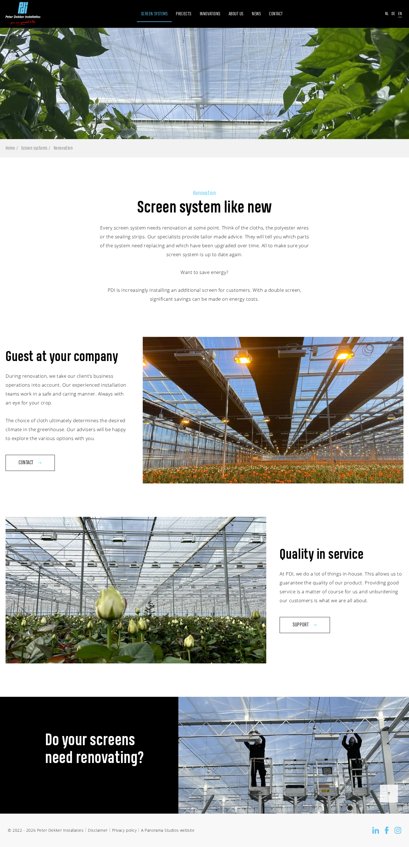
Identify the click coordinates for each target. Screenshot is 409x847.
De (393, 14)
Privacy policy (124, 830)
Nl (387, 14)
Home (10, 148)
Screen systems (34, 148)
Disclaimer (97, 830)
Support (301, 625)
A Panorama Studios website (167, 830)
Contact (26, 462)
